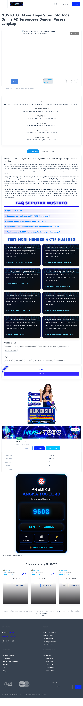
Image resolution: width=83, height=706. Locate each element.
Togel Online (59, 360)
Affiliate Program (8, 655)
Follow (28, 448)
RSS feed (6, 665)
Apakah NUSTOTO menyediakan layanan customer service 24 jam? (33, 226)
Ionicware (47, 655)
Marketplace (6, 555)
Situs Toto (18, 360)
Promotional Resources (10, 661)
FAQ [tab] (53, 151)
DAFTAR (41, 373)
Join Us (54, 683)
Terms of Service (50, 632)
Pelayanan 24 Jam (10, 346)
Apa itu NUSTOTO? (14, 211)
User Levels (6, 658)
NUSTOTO (8, 360)
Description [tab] (33, 151)
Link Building (17, 555)
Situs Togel (37, 360)
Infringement (48, 638)
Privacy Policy (49, 635)
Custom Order (53, 448)
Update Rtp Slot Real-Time (47, 346)
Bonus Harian (63, 346)
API (4, 668)
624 (14, 81)
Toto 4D (28, 360)
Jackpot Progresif (10, 350)
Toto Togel (48, 360)
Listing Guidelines (50, 642)
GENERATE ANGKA (41, 526)
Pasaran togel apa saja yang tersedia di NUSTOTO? (27, 221)
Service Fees (48, 645)
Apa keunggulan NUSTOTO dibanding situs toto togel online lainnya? (33, 232)
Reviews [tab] (45, 151)
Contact (39, 448)
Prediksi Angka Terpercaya (28, 346)
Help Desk (11, 632)
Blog (4, 671)
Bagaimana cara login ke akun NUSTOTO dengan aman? (28, 216)
